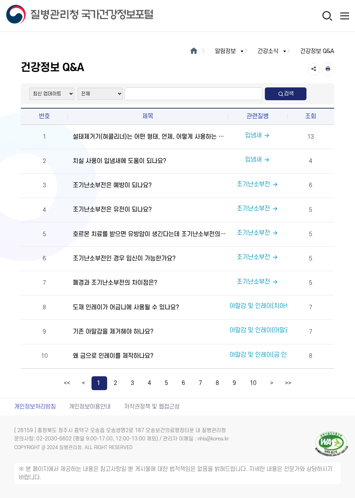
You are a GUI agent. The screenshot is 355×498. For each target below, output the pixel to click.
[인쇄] (328, 69)
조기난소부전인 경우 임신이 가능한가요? (124, 258)
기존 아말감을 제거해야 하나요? (113, 331)
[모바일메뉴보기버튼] (345, 15)
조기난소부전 (253, 184)
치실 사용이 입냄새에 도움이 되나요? (119, 161)
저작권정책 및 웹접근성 (152, 407)
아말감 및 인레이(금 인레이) (265, 355)
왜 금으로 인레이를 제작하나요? (113, 356)
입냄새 (253, 135)
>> (288, 383)
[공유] (314, 69)
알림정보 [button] (225, 51)
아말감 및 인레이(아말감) (261, 330)
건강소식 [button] (268, 51)
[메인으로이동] (193, 51)
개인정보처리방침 (35, 407)
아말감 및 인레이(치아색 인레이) (270, 306)
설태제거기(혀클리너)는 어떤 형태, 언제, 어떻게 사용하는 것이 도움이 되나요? (149, 137)
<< (67, 383)
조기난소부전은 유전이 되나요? (112, 209)
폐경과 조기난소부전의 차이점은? (115, 283)
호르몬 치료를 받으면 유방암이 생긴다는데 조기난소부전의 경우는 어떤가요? (149, 234)
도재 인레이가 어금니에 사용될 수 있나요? (126, 307)
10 (253, 383)
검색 (289, 94)
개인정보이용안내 (90, 407)
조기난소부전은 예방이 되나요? (112, 185)
